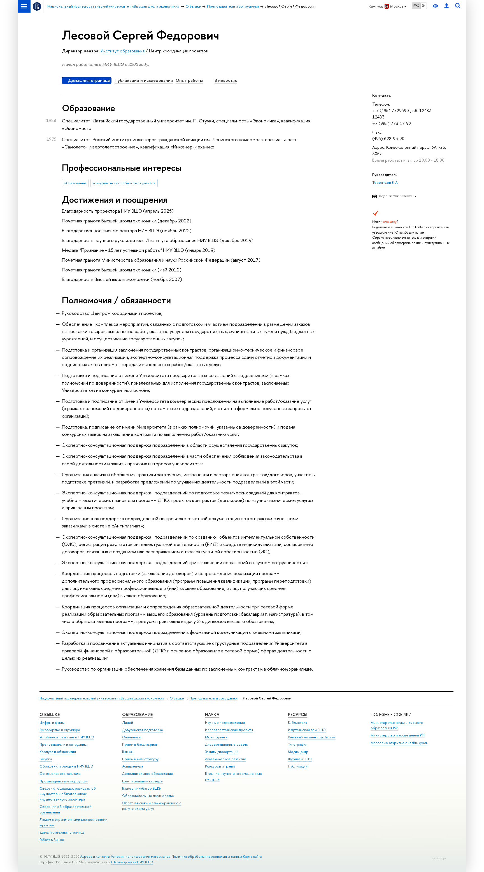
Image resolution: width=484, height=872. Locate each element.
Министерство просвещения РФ (398, 735)
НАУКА (212, 714)
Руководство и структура (59, 729)
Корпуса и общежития (57, 751)
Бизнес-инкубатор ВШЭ (141, 788)
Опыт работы (189, 80)
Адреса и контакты (95, 856)
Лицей (127, 722)
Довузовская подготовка (142, 729)
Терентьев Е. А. (385, 182)
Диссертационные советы (226, 744)
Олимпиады (131, 737)
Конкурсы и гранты (220, 766)
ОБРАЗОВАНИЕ (137, 714)
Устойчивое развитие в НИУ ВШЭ (66, 737)
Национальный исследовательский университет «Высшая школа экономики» (101, 698)
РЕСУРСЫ (297, 714)
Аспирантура (132, 766)
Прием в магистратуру (140, 759)
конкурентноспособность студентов (123, 182)
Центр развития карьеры (142, 781)
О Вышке (177, 698)
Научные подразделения (225, 722)
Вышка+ (128, 751)
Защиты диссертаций (221, 751)
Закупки (45, 759)
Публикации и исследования (144, 80)
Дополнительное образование (147, 773)
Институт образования (123, 51)
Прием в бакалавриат (139, 744)
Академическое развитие (225, 759)
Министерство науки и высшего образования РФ (397, 725)
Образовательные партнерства (148, 795)
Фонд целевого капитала (59, 773)
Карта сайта (252, 856)
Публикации (298, 766)
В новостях (226, 80)
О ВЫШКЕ (49, 714)
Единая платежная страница (61, 832)
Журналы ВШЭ (300, 759)
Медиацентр (298, 751)
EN (423, 6)
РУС (416, 6)
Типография (297, 744)
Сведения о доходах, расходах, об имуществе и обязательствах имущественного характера (67, 794)
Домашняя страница (89, 80)
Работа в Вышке (51, 839)
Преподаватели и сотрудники (213, 698)
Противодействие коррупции (63, 781)
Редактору (439, 858)
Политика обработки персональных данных (206, 856)
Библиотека (297, 722)
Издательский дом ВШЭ (307, 729)
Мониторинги (216, 737)
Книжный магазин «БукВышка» (312, 737)
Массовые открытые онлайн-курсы (399, 742)
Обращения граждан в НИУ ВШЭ (66, 766)
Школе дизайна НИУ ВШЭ (132, 862)
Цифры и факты (51, 722)
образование (75, 182)
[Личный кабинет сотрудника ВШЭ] (446, 6)
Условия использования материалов (141, 856)
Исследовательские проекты (229, 729)
